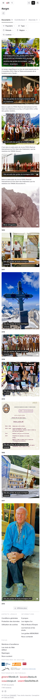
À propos (24, 618)
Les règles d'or (27, 621)
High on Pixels (9, 697)
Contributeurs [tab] (21, 20)
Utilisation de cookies (10, 625)
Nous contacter (27, 637)
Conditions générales (10, 618)
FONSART (13, 695)
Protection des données (11, 621)
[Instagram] (5, 691)
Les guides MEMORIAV (30, 633)
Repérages (6, 653)
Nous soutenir (7, 656)
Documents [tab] (7, 20)
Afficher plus (22, 608)
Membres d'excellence (10, 644)
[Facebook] (3, 691)
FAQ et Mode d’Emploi (29, 625)
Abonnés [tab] (33, 20)
